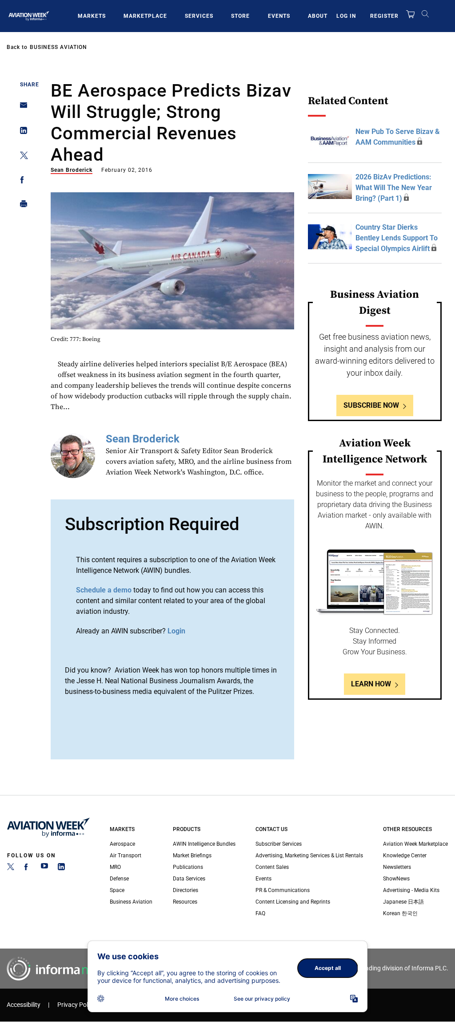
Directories (185, 890)
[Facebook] (27, 868)
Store (240, 16)
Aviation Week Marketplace (415, 844)
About (317, 16)
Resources (185, 902)
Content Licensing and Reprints (292, 902)
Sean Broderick (71, 170)
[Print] (21, 205)
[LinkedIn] (61, 868)
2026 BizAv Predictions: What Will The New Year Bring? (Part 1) (393, 188)
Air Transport (125, 855)
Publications (188, 867)
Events (279, 16)
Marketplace (145, 16)
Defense (119, 879)
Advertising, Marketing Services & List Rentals (309, 855)
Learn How (371, 684)
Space (117, 890)
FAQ (260, 913)
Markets (92, 16)
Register (384, 16)
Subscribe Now (371, 405)
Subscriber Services (278, 844)
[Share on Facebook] (21, 181)
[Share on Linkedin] (21, 132)
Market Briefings (192, 855)
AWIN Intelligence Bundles (204, 844)
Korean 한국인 (400, 913)
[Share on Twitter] (21, 156)
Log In (346, 16)
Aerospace (122, 844)
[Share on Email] (21, 108)
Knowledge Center (405, 855)
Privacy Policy (76, 1005)
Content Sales (272, 867)
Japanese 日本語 (403, 902)
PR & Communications (282, 890)
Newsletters (397, 867)
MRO (115, 867)
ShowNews (396, 879)
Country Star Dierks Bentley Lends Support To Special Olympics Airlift (396, 238)
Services (199, 16)
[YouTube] (44, 868)
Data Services (189, 879)
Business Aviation (58, 47)
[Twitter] (10, 868)
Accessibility (23, 1005)
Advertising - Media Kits (411, 890)
